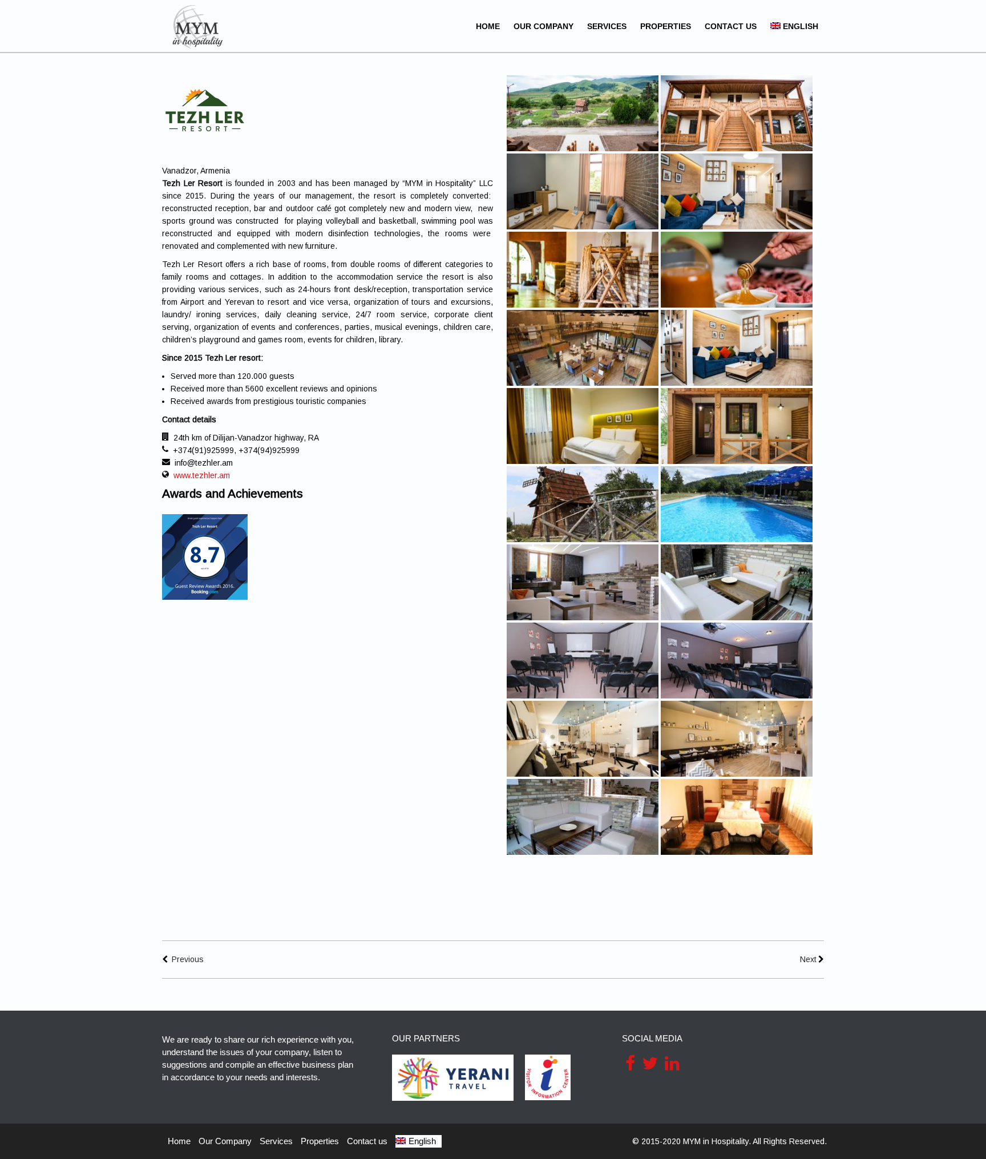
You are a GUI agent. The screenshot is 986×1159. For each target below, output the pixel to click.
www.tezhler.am (201, 475)
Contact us (731, 26)
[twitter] (650, 1063)
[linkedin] (672, 1063)
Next (808, 959)
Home (488, 26)
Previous (188, 959)
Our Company (543, 26)
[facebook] (630, 1063)
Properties (665, 26)
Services (607, 26)
